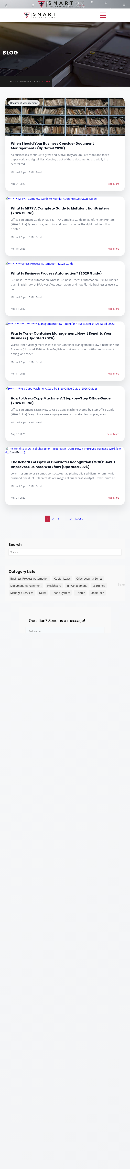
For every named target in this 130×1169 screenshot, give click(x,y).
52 (70, 519)
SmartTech (97, 593)
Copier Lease (62, 578)
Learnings (99, 586)
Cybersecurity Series (89, 578)
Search (122, 584)
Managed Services (21, 593)
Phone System (61, 593)
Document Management (25, 586)
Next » (79, 519)
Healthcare (54, 586)
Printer (80, 593)
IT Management (77, 586)
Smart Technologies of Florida (24, 81)
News (42, 593)
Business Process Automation (29, 578)
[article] (65, 144)
